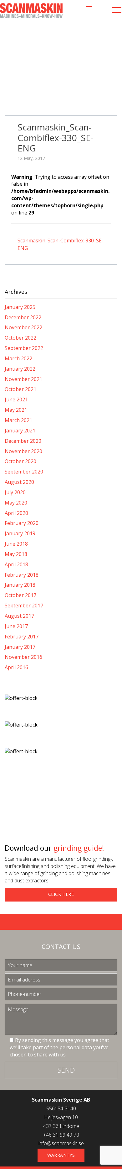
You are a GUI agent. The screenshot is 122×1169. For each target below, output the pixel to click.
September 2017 (24, 605)
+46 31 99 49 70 (61, 1134)
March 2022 (18, 358)
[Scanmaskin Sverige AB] (31, 10)
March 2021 (18, 420)
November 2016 (23, 656)
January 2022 (20, 368)
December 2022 (23, 317)
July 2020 (15, 492)
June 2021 (16, 399)
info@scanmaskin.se (61, 1143)
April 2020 (16, 513)
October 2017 (20, 595)
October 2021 (20, 389)
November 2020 (23, 451)
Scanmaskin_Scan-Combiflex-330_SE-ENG (56, 137)
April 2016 (16, 667)
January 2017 (20, 646)
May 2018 (16, 554)
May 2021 (16, 409)
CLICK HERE (61, 894)
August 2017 (19, 615)
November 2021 (23, 379)
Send (66, 1070)
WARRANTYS (61, 1155)
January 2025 (20, 307)
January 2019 (20, 533)
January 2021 (20, 430)
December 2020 (23, 440)
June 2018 (16, 543)
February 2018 (21, 574)
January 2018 (20, 584)
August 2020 (19, 482)
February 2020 (21, 523)
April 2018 (16, 564)
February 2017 (21, 636)
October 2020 (20, 461)
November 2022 (23, 327)
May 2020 (16, 502)
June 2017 (16, 626)
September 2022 (24, 348)
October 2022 (20, 337)
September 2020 (24, 471)
